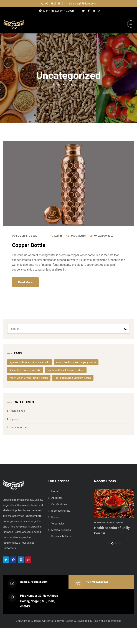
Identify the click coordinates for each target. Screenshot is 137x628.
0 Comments (78, 235)
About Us (56, 497)
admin (58, 235)
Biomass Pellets (60, 510)
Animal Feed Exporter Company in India (76, 362)
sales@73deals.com (33, 581)
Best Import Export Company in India (65, 370)
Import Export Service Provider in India (28, 377)
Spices (14, 419)
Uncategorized (103, 235)
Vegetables (58, 523)
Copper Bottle (28, 245)
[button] (109, 543)
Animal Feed (18, 411)
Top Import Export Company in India (73, 377)
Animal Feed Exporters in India (24, 370)
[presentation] (95, 543)
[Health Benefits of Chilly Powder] (114, 503)
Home (56, 84)
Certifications (59, 504)
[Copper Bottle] (68, 183)
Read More (25, 282)
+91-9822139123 (97, 581)
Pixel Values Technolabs (107, 620)
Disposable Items (61, 536)
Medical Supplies (61, 530)
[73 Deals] (14, 24)
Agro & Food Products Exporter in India (29, 362)
